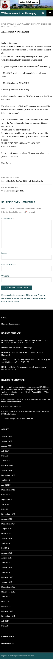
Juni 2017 (5, 562)
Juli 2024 (5, 451)
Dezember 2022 (8, 490)
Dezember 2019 (8, 524)
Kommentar (7, 218)
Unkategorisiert (8, 643)
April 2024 (5, 460)
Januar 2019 (6, 538)
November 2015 (8, 592)
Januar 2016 (6, 582)
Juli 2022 (5, 504)
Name (4, 253)
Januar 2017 (6, 567)
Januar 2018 (6, 553)
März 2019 (5, 533)
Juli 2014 (5, 621)
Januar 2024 (6, 470)
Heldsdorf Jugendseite (10, 324)
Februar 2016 (7, 577)
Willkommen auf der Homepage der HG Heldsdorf (20, 13)
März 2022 (5, 509)
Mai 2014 (5, 626)
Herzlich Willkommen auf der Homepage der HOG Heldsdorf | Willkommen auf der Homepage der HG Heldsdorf (25, 388)
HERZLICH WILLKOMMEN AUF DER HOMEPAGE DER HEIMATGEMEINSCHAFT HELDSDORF (24, 341)
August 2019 (6, 528)
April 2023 (5, 485)
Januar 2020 (6, 519)
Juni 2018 (5, 543)
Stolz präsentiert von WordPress (22, 656)
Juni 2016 (5, 572)
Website (5, 275)
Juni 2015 (5, 596)
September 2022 (8, 499)
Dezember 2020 (8, 514)
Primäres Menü (49, 13)
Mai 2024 (5, 456)
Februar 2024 (7, 465)
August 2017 (6, 558)
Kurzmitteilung (8, 24)
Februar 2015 (7, 611)
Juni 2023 (5, 480)
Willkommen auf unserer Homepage (16, 347)
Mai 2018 (5, 548)
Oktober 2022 (7, 494)
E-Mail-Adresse (9, 264)
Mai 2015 (5, 601)
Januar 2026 (6, 436)
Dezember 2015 (8, 587)
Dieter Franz (36, 24)
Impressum (5, 656)
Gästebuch (16, 406)
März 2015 (5, 606)
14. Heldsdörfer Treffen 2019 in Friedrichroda (22, 179)
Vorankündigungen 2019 (12, 189)
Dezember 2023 (8, 475)
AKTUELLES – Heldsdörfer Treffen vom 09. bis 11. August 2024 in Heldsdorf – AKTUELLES (25, 361)
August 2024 (6, 446)
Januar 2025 (6, 441)
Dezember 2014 (8, 616)
